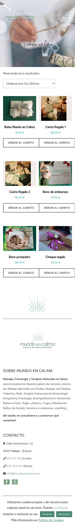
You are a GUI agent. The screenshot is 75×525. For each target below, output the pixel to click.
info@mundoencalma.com (23, 473)
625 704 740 (15, 466)
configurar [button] (60, 507)
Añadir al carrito (21, 142)
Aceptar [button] (47, 514)
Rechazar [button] (64, 514)
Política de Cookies (51, 520)
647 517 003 (14, 458)
